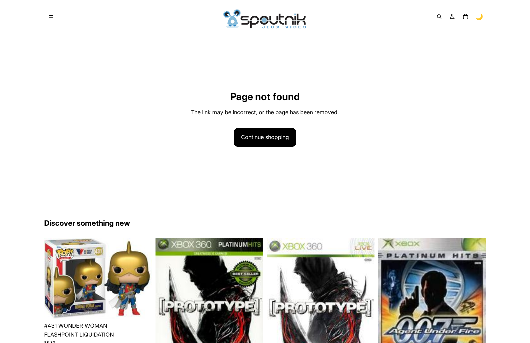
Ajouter (147, 309)
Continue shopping (265, 137)
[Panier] (465, 16)
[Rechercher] (439, 16)
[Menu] (51, 17)
